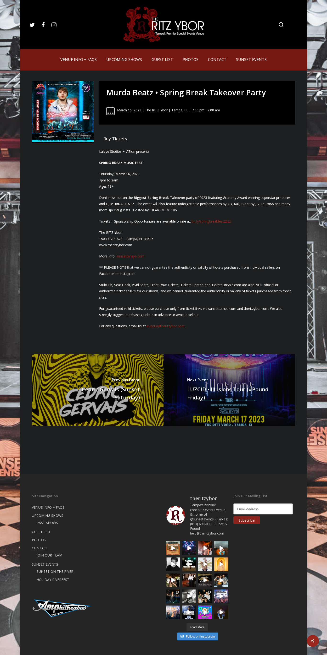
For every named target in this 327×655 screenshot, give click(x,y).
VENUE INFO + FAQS (48, 507)
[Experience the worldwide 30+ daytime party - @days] (221, 596)
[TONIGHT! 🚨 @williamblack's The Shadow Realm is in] (189, 612)
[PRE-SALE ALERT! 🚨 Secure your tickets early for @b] (173, 564)
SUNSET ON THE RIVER (55, 571)
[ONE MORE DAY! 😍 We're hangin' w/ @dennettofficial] (221, 548)
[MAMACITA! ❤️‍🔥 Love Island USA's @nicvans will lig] (205, 548)
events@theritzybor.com (166, 326)
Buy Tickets (115, 139)
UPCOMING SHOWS (47, 515)
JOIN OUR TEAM (49, 555)
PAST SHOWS (47, 522)
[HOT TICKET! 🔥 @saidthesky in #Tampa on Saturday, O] (221, 564)
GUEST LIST (41, 531)
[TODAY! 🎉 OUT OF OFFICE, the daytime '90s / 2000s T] (205, 612)
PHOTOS (39, 540)
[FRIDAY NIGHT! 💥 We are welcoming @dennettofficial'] (205, 580)
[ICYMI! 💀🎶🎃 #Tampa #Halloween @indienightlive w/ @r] (205, 596)
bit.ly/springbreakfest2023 (211, 221)
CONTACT (40, 548)
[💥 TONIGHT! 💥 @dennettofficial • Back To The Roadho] (173, 548)
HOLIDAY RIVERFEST (53, 579)
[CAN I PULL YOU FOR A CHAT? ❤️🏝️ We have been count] (173, 612)
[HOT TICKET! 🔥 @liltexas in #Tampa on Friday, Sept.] (189, 596)
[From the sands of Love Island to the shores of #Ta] (173, 580)
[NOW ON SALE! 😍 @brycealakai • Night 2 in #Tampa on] (189, 548)
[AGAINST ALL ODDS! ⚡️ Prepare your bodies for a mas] (221, 580)
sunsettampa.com (130, 256)
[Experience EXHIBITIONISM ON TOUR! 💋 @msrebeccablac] (205, 564)
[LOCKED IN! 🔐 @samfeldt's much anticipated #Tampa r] (173, 596)
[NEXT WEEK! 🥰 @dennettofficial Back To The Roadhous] (221, 612)
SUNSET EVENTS (45, 564)
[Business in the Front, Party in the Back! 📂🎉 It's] (189, 580)
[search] (281, 24)
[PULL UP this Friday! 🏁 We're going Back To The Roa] (189, 564)
